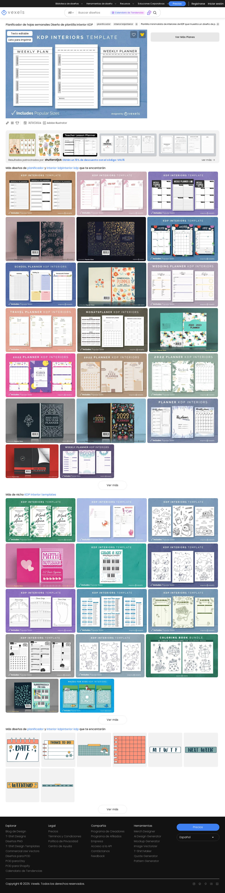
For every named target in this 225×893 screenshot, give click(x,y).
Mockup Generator (147, 841)
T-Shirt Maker (143, 851)
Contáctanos (100, 851)
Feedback (98, 856)
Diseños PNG (14, 841)
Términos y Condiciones (64, 836)
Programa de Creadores (107, 831)
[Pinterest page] (205, 883)
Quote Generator (146, 856)
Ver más (112, 485)
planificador (103, 24)
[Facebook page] (200, 883)
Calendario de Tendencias (24, 871)
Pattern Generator (146, 861)
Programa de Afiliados (106, 836)
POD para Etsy (15, 861)
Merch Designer (144, 831)
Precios (53, 831)
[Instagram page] (194, 883)
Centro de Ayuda (60, 846)
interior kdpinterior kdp (125, 24)
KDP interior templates (40, 495)
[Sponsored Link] (22, 145)
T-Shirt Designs (16, 836)
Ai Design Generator (147, 836)
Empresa (97, 841)
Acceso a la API (101, 846)
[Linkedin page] (217, 883)
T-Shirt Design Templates (23, 846)
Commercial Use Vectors (22, 851)
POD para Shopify (18, 866)
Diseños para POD (18, 856)
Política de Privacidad (63, 841)
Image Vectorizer (145, 846)
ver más (207, 160)
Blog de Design (16, 831)
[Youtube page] (211, 883)
